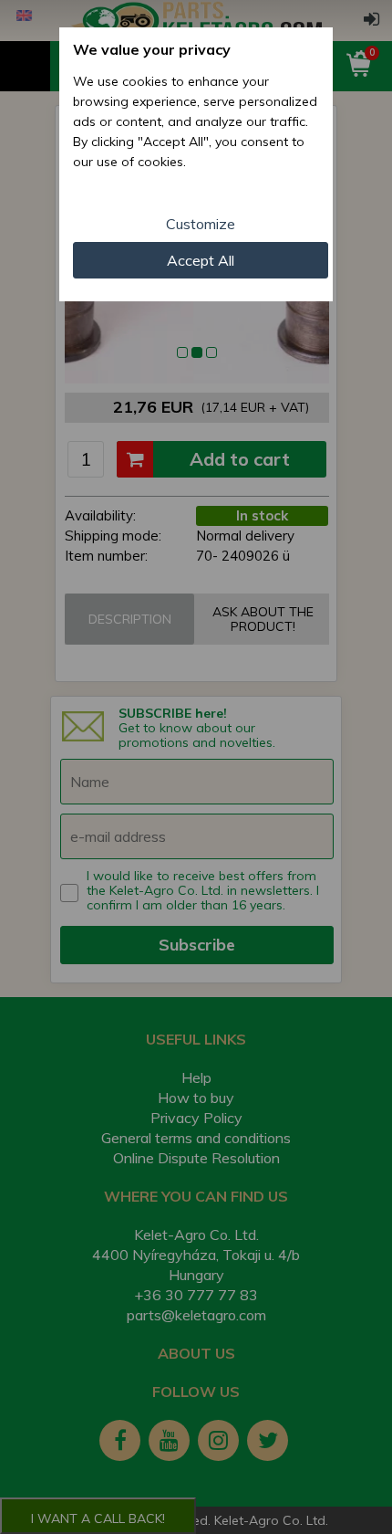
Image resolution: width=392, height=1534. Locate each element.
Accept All (200, 260)
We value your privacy (152, 49)
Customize (200, 224)
